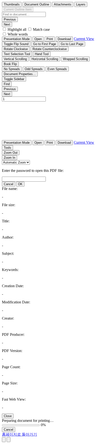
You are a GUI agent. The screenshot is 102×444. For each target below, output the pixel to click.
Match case (41, 29)
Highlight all (17, 29)
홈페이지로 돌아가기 (19, 434)
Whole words (18, 34)
